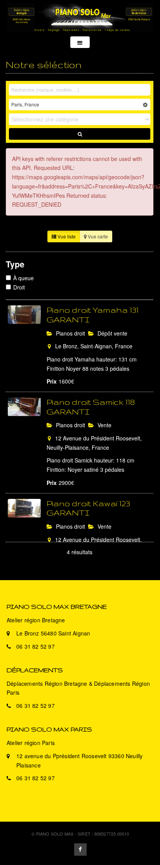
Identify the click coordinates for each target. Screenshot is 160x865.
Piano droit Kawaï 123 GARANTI (88, 508)
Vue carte (97, 236)
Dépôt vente (111, 333)
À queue (23, 278)
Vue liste (66, 236)
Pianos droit (69, 333)
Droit (19, 287)
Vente (103, 425)
